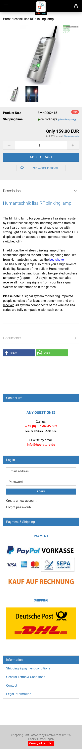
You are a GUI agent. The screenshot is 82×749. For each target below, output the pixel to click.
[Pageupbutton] (71, 740)
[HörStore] (41, 8)
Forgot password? (18, 507)
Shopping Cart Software (26, 735)
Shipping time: (13, 119)
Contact (11, 685)
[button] (9, 145)
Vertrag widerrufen (41, 743)
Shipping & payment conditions (28, 668)
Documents (12, 338)
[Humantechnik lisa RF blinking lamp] (41, 55)
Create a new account (21, 501)
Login (41, 491)
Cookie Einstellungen (41, 739)
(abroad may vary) (67, 119)
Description (12, 191)
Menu (6, 6)
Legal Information (18, 694)
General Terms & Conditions (25, 677)
